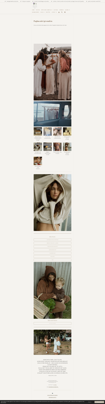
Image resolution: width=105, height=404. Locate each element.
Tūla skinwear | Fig (57, 152)
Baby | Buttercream (47, 153)
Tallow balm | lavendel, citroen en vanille (37, 138)
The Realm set (38, 152)
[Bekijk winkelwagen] (64, 12)
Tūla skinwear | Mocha (67, 153)
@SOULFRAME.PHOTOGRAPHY (52, 395)
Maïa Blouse (57, 136)
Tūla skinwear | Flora (38, 167)
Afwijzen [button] (89, 402)
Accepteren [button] (99, 402)
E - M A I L (55, 384)
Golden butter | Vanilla (67, 137)
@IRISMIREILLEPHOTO (52, 397)
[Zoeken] (61, 12)
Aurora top (47, 136)
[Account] (58, 12)
